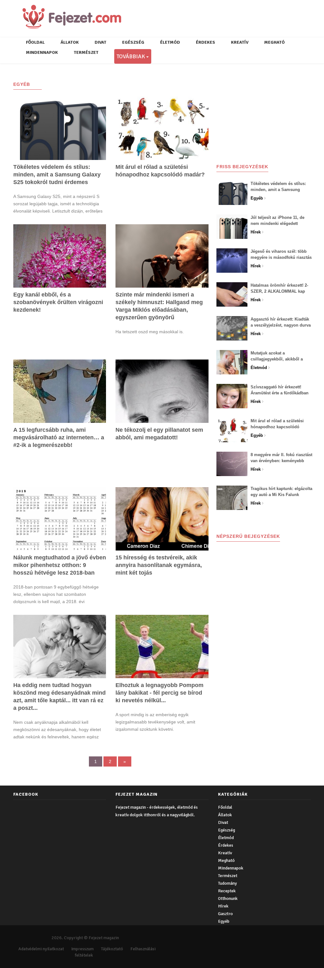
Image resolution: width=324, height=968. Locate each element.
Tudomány (227, 883)
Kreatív (239, 42)
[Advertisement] (269, 111)
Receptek (227, 891)
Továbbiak (130, 56)
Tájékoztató (112, 949)
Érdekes (205, 42)
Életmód (170, 42)
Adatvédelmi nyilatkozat (41, 949)
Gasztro (225, 913)
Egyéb (223, 921)
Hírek (223, 906)
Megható (274, 42)
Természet (86, 52)
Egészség (133, 42)
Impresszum (82, 949)
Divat (100, 42)
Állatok (69, 42)
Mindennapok (42, 52)
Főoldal (35, 42)
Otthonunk (228, 898)
